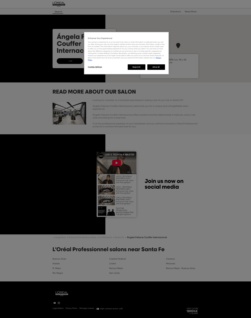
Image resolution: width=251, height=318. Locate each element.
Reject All (136, 67)
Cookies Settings (95, 67)
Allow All (156, 67)
